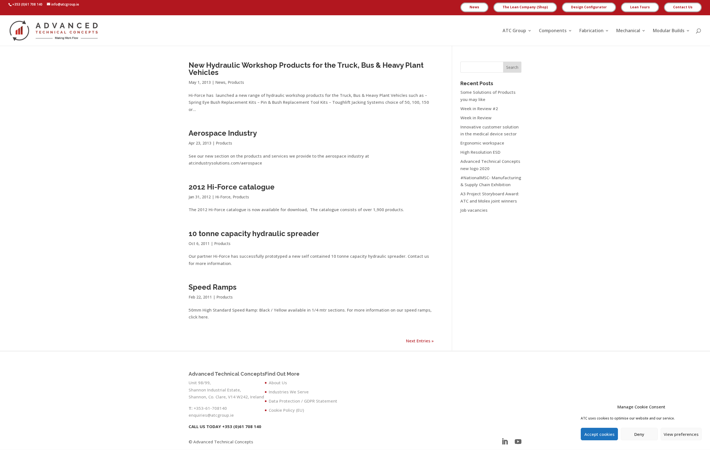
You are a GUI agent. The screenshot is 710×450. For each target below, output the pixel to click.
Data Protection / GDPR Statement (303, 401)
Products (236, 82)
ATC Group (514, 31)
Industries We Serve (289, 392)
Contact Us (683, 7)
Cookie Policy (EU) (286, 410)
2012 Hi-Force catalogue (232, 187)
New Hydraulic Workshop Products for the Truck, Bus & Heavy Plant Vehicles (306, 69)
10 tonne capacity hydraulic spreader (254, 233)
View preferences (681, 434)
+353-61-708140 (210, 408)
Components (553, 31)
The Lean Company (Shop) (525, 7)
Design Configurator (589, 7)
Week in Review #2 (479, 108)
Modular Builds (668, 31)
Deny (639, 434)
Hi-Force (222, 196)
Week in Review (475, 117)
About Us (278, 382)
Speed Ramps (213, 287)
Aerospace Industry (223, 133)
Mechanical (628, 31)
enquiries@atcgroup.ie (211, 415)
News (474, 7)
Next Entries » (420, 340)
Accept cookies (599, 434)
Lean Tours (640, 7)
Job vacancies (474, 210)
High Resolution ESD (480, 152)
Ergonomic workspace (482, 143)
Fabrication (591, 31)
